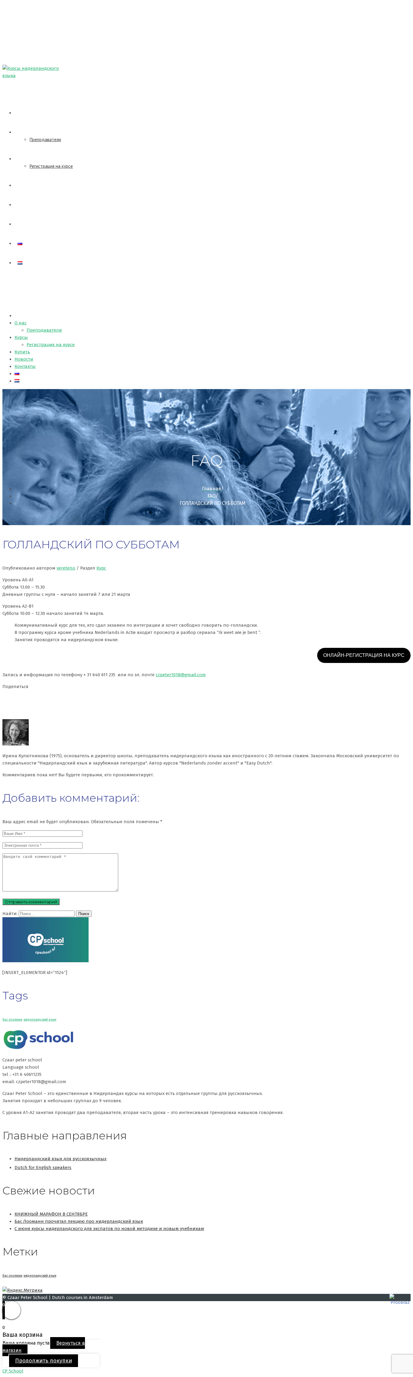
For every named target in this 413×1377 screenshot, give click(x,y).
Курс (101, 568)
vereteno (66, 568)
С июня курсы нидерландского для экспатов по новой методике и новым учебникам (109, 1228)
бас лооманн (12, 1019)
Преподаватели (45, 139)
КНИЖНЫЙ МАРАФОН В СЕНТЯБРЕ (51, 1214)
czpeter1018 (181, 674)
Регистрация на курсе (51, 166)
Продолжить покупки (43, 1360)
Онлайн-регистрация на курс (364, 655)
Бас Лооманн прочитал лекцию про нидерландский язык (79, 1221)
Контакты (27, 224)
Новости (26, 205)
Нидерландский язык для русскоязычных (60, 1158)
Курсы (24, 159)
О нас (23, 132)
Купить (24, 185)
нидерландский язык (40, 1019)
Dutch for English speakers (43, 1167)
